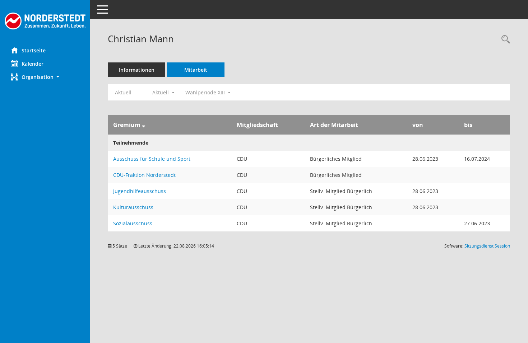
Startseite (34, 50)
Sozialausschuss (132, 223)
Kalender (32, 63)
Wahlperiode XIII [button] (205, 92)
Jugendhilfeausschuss (139, 191)
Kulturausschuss (133, 207)
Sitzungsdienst (487, 246)
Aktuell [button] (161, 92)
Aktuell (123, 92)
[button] (45, 77)
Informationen (136, 69)
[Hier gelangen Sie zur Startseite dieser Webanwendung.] (45, 21)
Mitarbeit (195, 69)
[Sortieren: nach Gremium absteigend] (143, 125)
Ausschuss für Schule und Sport (151, 158)
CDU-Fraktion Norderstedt (144, 175)
